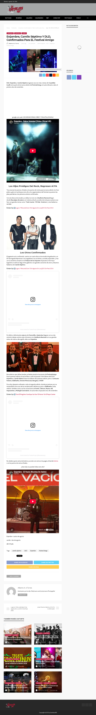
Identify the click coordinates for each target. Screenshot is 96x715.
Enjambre (52, 43)
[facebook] (86, 1)
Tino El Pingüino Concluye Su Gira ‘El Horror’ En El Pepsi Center (35, 394)
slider (24, 33)
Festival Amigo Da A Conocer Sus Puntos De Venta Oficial (47, 686)
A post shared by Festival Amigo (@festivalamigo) (32, 329)
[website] (29, 595)
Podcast (79, 18)
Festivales (68, 18)
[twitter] (88, 1)
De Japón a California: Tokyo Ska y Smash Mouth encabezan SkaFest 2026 (47, 637)
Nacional (17, 33)
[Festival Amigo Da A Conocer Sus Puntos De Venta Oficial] (48, 682)
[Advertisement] (33, 103)
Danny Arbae (11, 666)
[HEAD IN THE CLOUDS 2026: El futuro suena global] (48, 658)
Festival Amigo (10, 45)
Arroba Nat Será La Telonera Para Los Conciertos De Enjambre (17, 638)
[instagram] (91, 1)
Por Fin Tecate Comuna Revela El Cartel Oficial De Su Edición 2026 (16, 662)
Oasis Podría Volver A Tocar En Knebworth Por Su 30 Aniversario (16, 686)
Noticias (8, 18)
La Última (8, 635)
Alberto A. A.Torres (14, 43)
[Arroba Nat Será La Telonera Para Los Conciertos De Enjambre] (17, 634)
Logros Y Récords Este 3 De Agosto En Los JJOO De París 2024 (34, 208)
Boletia (56, 461)
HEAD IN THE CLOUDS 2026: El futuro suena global (48, 662)
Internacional (48, 659)
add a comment (14, 576)
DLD (47, 43)
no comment (32, 43)
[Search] (90, 18)
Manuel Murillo (42, 642)
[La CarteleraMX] (15, 9)
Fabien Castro (41, 666)
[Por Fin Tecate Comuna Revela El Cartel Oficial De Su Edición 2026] (17, 658)
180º (47, 18)
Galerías (29, 18)
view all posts (22, 594)
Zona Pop (56, 18)
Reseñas (19, 18)
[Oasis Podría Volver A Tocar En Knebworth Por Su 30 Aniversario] (17, 682)
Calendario (39, 18)
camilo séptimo (41, 43)
